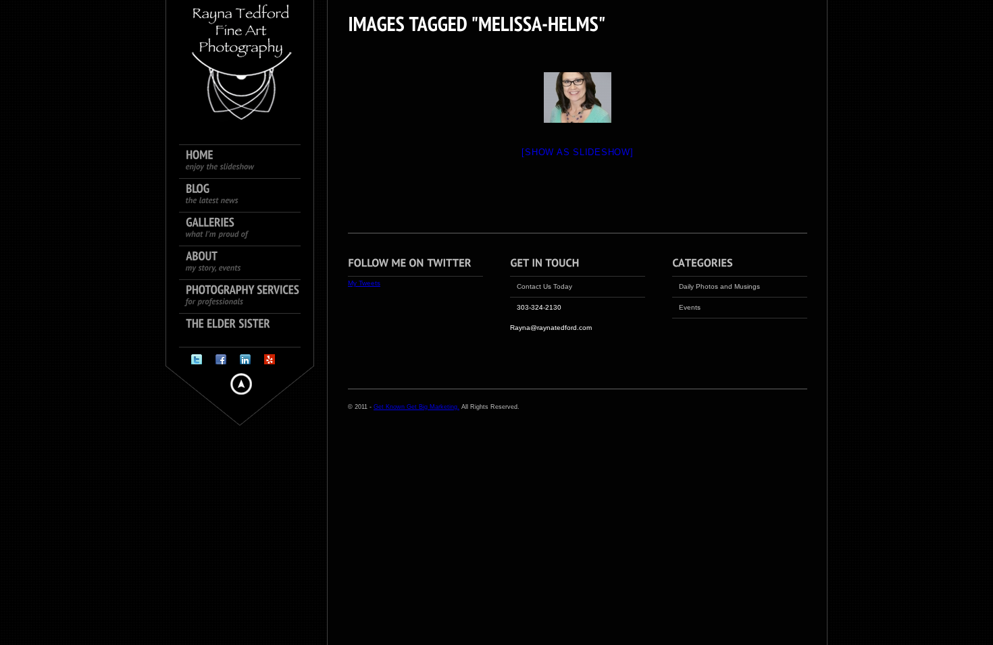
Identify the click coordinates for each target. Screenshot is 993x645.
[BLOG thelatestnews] (246, 195)
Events (690, 307)
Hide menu (241, 384)
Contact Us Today (544, 286)
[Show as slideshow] (577, 152)
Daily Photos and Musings (719, 286)
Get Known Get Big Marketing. (416, 406)
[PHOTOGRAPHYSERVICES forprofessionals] (246, 296)
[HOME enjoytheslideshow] (246, 161)
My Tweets (364, 283)
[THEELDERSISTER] (246, 330)
